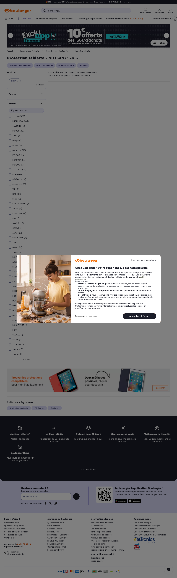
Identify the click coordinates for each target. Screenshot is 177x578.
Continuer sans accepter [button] (143, 260)
